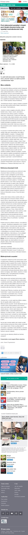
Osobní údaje (9, 531)
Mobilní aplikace (5, 505)
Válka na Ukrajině (5, 486)
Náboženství (4, 8)
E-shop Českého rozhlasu (9, 413)
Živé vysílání (5, 367)
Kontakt (16, 494)
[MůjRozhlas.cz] (2, 40)
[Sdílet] (3, 74)
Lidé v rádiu (17, 490)
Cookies (3, 531)
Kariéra (16, 492)
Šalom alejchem (5, 33)
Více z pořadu (5, 383)
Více (24, 8)
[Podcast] (1, 74)
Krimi (12, 361)
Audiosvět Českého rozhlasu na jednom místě (11, 373)
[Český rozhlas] (5, 1)
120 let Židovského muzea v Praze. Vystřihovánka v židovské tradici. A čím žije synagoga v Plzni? (17, 386)
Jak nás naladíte (16, 8)
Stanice (3, 490)
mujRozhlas (4, 357)
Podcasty (3, 503)
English (23, 531)
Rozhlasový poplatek (20, 496)
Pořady (11, 364)
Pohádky (4, 364)
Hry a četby (4, 361)
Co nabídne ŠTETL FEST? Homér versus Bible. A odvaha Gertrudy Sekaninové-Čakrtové (16, 399)
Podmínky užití (17, 531)
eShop (2, 492)
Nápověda (17, 488)
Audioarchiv (4, 501)
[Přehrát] (2, 68)
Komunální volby (5, 488)
